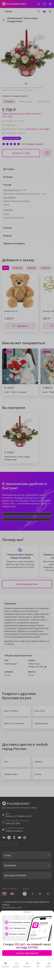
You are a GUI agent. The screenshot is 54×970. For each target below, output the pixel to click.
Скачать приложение (27, 953)
